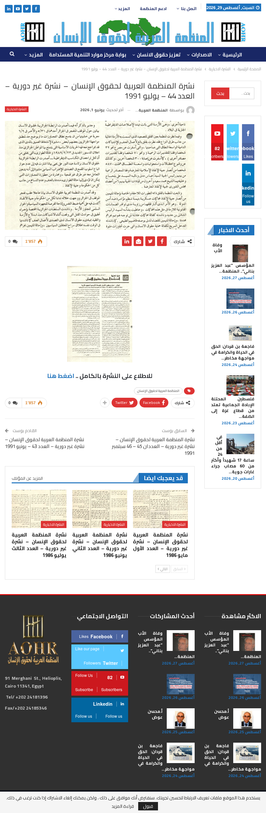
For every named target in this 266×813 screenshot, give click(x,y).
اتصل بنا (189, 8)
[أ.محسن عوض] (247, 718)
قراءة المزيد (123, 806)
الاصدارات (201, 54)
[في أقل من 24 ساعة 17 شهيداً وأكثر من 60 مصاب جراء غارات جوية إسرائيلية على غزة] (240, 444)
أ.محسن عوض (221, 714)
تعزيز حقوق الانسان (159, 54)
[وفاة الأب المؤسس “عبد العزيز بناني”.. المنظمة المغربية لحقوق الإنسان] (240, 252)
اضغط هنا (60, 376)
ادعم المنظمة (153, 8)
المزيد (123, 8)
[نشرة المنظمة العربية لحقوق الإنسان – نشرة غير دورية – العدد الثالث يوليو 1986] (39, 509)
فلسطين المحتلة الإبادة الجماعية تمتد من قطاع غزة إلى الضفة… (232, 407)
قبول (148, 806)
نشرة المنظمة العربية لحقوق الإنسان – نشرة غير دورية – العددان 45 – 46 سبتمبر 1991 (153, 446)
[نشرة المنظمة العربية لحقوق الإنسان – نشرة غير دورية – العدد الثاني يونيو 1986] (99, 509)
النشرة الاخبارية (17, 109)
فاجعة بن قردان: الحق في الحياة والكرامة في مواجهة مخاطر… (232, 352)
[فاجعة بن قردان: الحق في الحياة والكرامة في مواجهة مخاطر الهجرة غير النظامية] (240, 333)
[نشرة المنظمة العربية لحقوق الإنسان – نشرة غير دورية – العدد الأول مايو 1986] (160, 509)
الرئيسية (232, 54)
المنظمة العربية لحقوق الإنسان (158, 391)
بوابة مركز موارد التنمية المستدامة (87, 54)
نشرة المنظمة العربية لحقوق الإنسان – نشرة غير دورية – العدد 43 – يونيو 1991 (44, 443)
